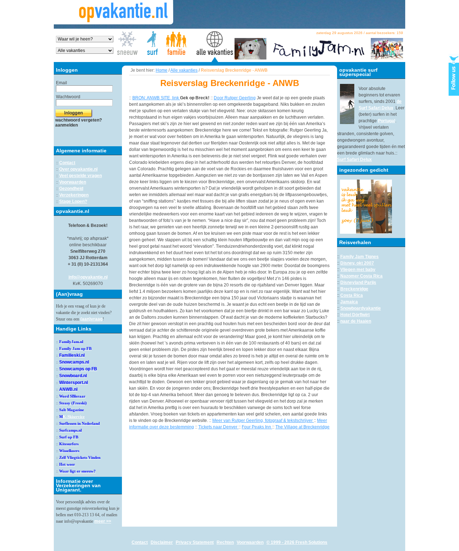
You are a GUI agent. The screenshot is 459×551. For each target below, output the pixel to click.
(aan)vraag (91, 319)
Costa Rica (351, 295)
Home (161, 70)
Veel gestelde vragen (80, 175)
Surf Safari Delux (354, 159)
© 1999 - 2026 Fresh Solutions (296, 542)
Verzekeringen (74, 195)
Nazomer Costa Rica (361, 276)
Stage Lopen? (73, 201)
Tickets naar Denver (218, 426)
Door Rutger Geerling (235, 97)
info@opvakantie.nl (88, 277)
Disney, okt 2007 (357, 263)
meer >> (102, 521)
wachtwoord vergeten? (78, 120)
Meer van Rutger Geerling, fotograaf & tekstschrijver (263, 420)
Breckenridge (354, 288)
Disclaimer (162, 542)
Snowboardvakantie (360, 308)
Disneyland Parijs (358, 282)
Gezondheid (71, 188)
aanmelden (66, 125)
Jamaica (349, 301)
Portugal (386, 120)
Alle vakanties (184, 70)
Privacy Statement (195, 542)
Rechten (225, 542)
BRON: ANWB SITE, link (156, 97)
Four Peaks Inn (257, 426)
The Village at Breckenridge (302, 426)
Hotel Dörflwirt (355, 314)
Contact (67, 162)
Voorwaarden (72, 182)
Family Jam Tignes (359, 256)
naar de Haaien (355, 321)
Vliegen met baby (357, 269)
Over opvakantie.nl (78, 169)
